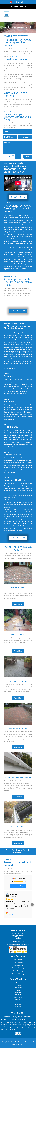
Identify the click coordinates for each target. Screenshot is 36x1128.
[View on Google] (7, 895)
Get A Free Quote (18, 197)
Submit (27, 156)
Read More (18, 604)
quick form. (14, 56)
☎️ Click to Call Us (18, 2)
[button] (3, 904)
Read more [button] (10, 908)
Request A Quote (18, 6)
